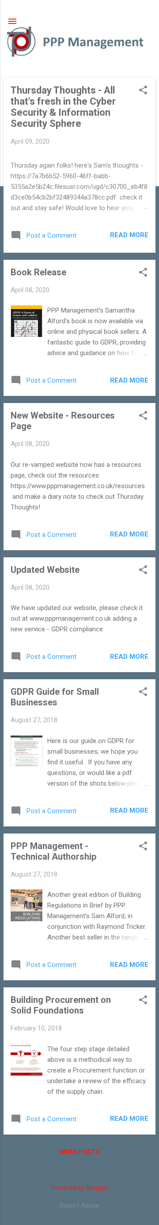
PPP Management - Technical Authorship (53, 851)
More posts (80, 1151)
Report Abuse (79, 1205)
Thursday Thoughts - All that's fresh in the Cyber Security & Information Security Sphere (63, 107)
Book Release (38, 272)
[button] (143, 91)
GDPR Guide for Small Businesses (55, 697)
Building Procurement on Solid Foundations (61, 1005)
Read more (129, 235)
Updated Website (45, 569)
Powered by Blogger (80, 1188)
